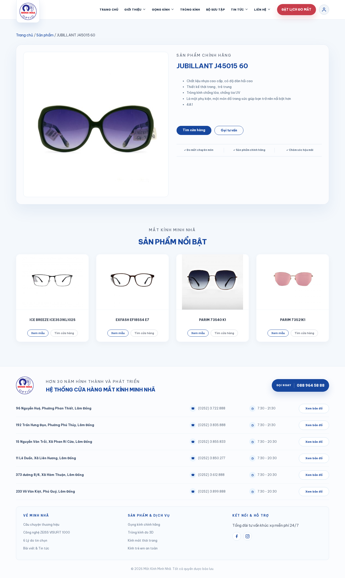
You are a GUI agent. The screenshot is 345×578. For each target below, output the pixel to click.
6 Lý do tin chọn (35, 540)
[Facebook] (236, 536)
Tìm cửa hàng (194, 130)
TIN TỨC (237, 9)
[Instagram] (247, 536)
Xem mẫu (38, 333)
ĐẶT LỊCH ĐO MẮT (296, 9)
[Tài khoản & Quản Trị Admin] (324, 10)
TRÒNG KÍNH (190, 9)
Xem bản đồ (314, 408)
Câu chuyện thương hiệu (41, 524)
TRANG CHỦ (109, 9)
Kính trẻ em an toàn (143, 548)
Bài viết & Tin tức (36, 548)
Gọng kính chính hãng (144, 524)
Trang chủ (24, 35)
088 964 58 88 (300, 385)
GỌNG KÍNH (161, 9)
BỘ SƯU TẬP (215, 9)
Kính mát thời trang (142, 540)
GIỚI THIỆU (132, 9)
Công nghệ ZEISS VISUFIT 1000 (46, 532)
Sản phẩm (45, 35)
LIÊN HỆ (260, 9)
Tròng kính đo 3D (141, 532)
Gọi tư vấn (229, 130)
